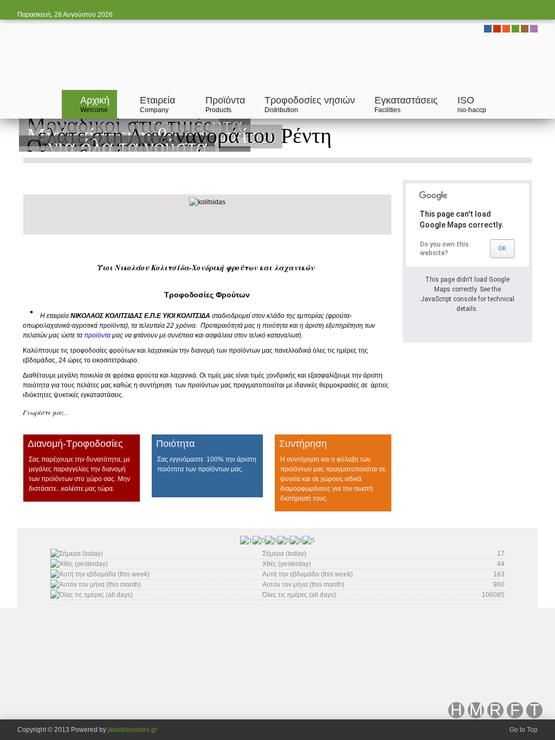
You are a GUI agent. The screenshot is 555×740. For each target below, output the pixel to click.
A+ (368, 184)
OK (502, 248)
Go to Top (523, 729)
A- (388, 184)
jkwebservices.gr (132, 729)
